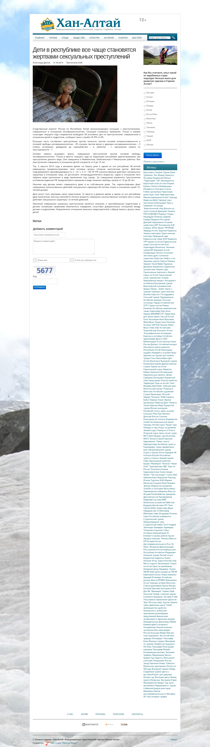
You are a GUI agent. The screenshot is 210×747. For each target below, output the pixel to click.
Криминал (159, 596)
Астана (163, 183)
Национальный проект (163, 421)
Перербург (164, 568)
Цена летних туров (168, 433)
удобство (162, 607)
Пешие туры (171, 424)
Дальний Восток (151, 416)
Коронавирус (149, 446)
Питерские (155, 679)
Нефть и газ (169, 258)
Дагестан (172, 599)
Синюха (155, 457)
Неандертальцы (151, 621)
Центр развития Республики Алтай (156, 348)
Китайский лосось (152, 410)
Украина (147, 538)
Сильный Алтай (156, 244)
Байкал (147, 371)
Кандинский (158, 177)
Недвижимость (162, 685)
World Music (149, 322)
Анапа (167, 557)
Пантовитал (149, 347)
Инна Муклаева (166, 319)
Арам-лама (162, 507)
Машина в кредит (157, 641)
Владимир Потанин (168, 513)
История (109, 37)
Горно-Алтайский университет (157, 516)
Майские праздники (166, 494)
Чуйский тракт (169, 385)
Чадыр (157, 302)
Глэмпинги (148, 596)
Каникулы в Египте (166, 430)
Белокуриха (159, 377)
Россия (168, 660)
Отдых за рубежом (167, 427)
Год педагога (157, 657)
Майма (173, 621)
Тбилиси (155, 186)
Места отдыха (150, 563)
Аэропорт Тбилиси (160, 538)
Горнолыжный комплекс (160, 460)
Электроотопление (159, 469)
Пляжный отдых (151, 433)
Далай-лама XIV (160, 505)
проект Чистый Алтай (164, 316)
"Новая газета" (163, 441)
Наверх (173, 739)
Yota (149, 696)
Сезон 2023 (172, 474)
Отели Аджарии (166, 452)
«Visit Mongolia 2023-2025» (158, 384)
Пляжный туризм (151, 555)
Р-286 (174, 596)
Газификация (149, 252)
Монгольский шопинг (153, 388)
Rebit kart (170, 502)
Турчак (173, 685)
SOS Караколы (170, 238)
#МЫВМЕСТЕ (157, 313)
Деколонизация (166, 546)
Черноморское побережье (155, 491)
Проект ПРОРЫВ (166, 227)
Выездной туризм (169, 360)
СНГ (158, 180)
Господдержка (167, 294)
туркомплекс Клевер (158, 277)
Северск (147, 227)
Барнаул (163, 213)
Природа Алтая (150, 230)
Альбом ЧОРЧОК (151, 324)
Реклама (100, 714)
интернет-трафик (159, 696)
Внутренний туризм (163, 283)
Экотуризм (165, 679)
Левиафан (159, 527)
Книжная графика (162, 216)
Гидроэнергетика (151, 471)
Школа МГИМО (158, 580)
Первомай (148, 499)
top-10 (156, 510)
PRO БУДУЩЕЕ (151, 213)
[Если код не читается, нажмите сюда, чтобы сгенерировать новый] (44, 270)
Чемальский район (152, 233)
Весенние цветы (162, 677)
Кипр (164, 482)
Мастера (137, 37)
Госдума (157, 482)
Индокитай (162, 477)
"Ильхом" (166, 394)
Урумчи (167, 399)
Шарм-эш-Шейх (150, 200)
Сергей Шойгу (150, 507)
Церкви (147, 657)
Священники (159, 660)
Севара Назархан (151, 219)
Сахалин (163, 416)
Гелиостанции (166, 471)
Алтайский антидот (168, 344)
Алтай (166, 249)
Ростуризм (165, 219)
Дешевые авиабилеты (153, 266)
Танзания (150, 127)
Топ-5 (166, 524)
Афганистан (149, 355)
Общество (79, 37)
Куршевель (154, 635)
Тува (170, 505)
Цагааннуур (149, 402)
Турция (149, 135)
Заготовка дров (150, 255)
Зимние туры (162, 269)
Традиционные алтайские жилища (158, 298)
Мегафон (171, 693)
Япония (149, 144)
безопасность (150, 610)
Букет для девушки (163, 674)
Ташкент (171, 211)
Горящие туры (164, 200)
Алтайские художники (163, 391)
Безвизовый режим (152, 363)
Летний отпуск (166, 555)
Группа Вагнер (168, 585)
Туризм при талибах (164, 355)
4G (145, 696)
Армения (147, 477)
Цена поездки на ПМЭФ (166, 571)
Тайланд (150, 131)
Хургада (173, 197)
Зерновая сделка (151, 261)
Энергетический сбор (153, 208)
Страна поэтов (155, 305)
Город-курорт (154, 380)
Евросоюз (159, 258)
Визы (173, 352)
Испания (150, 101)
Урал (146, 602)
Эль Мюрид (159, 175)
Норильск (169, 175)
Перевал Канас (157, 399)
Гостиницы (158, 205)
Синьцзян (148, 413)
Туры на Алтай (162, 383)
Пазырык (171, 482)
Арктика (166, 413)
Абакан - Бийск (157, 288)
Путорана (148, 177)
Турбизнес (148, 175)
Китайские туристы (167, 444)
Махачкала (155, 360)
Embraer (147, 535)
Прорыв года (160, 435)
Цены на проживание (162, 566)
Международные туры (153, 521)
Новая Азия (160, 322)
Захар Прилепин (151, 663)
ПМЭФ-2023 (149, 571)
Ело (169, 543)
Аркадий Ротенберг (152, 577)
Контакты (137, 714)
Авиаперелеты (167, 180)
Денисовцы (164, 621)
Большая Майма (159, 632)
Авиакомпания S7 (161, 532)
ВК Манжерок (157, 249)
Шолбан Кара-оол (151, 294)
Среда (65, 37)
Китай (149, 109)
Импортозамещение (152, 197)
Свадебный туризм (152, 671)
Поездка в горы (150, 427)
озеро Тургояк (163, 602)
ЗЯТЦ (155, 227)
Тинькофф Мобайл (161, 649)
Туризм (53, 37)
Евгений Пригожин (152, 588)
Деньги (159, 338)
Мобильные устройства (154, 502)
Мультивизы (169, 488)
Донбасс (155, 344)
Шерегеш (167, 369)
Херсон (163, 261)
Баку (154, 477)
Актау (155, 560)
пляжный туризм (168, 593)
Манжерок (148, 691)
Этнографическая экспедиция (157, 333)
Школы (168, 654)
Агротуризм (149, 419)
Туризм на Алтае (158, 366)
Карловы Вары (157, 405)
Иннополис (160, 247)
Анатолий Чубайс (151, 593)
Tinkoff (169, 605)
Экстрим (168, 596)
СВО (165, 338)
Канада (149, 105)
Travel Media (157, 263)
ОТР (145, 305)
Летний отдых (159, 424)
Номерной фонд (151, 568)
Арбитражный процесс (154, 280)
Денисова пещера (166, 618)
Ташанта (173, 402)
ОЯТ (156, 224)
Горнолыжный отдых (153, 369)
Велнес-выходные (159, 408)
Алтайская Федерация (165, 552)
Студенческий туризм (153, 519)
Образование (158, 654)
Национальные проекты (154, 374)
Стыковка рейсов (160, 535)
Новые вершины (168, 574)
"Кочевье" (156, 396)
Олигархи (159, 188)
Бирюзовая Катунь (152, 574)
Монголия (151, 118)
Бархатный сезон (151, 183)
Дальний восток (151, 496)
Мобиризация (165, 186)
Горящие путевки (158, 582)
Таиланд (172, 477)
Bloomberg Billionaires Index (156, 512)
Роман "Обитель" (167, 663)
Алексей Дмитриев (158, 211)
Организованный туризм (160, 449)
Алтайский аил (167, 302)
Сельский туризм (151, 297)
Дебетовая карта (157, 605)
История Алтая (154, 541)
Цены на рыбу (167, 410)
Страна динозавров (152, 585)
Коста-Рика (151, 114)
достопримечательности (155, 693)
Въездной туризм (160, 668)
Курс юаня (154, 194)
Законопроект (163, 563)
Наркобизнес (149, 441)
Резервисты (149, 188)
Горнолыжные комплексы (155, 272)
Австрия (150, 92)
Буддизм (147, 505)
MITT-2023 (148, 435)
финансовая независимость (155, 617)
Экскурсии (154, 546)
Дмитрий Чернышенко (153, 222)
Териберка (168, 527)
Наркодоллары (150, 444)
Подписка (167, 263)
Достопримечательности (155, 543)
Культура (94, 37)
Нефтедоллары (167, 194)
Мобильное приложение (154, 666)
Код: (35, 276)
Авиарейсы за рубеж (161, 352)
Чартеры (147, 424)
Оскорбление (149, 627)
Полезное (118, 714)
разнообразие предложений (155, 615)
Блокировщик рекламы (154, 652)
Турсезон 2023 (158, 480)
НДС (165, 466)
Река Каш (157, 413)
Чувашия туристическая (163, 291)
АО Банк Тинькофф (152, 646)
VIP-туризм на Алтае (153, 241)
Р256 (163, 396)
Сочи (153, 358)
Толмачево (148, 530)
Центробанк (156, 191)
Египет (149, 96)
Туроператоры (156, 466)
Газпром (159, 172)
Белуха (153, 438)
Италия (147, 480)
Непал (149, 122)
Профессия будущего (164, 643)
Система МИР (159, 499)
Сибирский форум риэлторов (156, 688)
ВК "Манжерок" (155, 591)
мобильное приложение (155, 612)
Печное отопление (164, 252)
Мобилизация (150, 341)
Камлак (156, 691)
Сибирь (172, 668)
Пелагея (166, 463)
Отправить (39, 287)
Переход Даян (162, 402)
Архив (84, 714)
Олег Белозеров (151, 319)
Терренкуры (149, 383)
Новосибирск (162, 358)
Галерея (123, 37)
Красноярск (149, 172)
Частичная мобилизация (155, 202)
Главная (39, 37)
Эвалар (147, 485)
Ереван (147, 186)
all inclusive (160, 419)
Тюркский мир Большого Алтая (157, 330)
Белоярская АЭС (167, 224)
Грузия (171, 535)
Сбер (146, 460)
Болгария (159, 488)
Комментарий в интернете (155, 624)
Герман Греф (168, 591)
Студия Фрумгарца (152, 394)
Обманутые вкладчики (161, 485)
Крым (172, 172)
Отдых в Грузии (151, 452)
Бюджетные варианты (153, 557)
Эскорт (172, 568)
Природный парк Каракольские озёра (155, 237)
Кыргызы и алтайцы (152, 335)
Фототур (153, 602)
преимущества (150, 607)
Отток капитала (164, 341)
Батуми (156, 455)
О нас (70, 714)
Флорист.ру (149, 677)
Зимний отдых (150, 430)
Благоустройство (169, 380)
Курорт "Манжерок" (152, 463)
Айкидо (147, 396)
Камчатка (155, 371)
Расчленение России (153, 549)
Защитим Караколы (167, 230)
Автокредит (157, 638)
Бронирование (165, 496)
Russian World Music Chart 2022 (158, 326)
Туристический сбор (167, 560)
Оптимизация (166, 371)
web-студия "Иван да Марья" (64, 742)
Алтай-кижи (165, 327)
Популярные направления (155, 599)
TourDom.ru (148, 488)
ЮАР (148, 140)
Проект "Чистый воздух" (155, 474)
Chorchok (170, 322)
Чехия (146, 405)
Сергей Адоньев (164, 438)
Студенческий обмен (153, 524)
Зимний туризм (166, 457)
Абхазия (147, 560)
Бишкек (170, 183)
